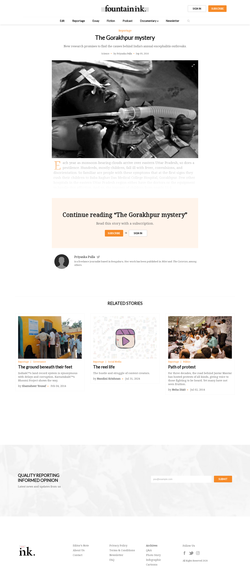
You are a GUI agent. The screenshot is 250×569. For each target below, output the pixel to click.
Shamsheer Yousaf (34, 386)
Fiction (111, 20)
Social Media (114, 362)
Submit (223, 479)
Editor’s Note (81, 545)
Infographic (153, 559)
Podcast (128, 20)
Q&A (149, 550)
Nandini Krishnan (109, 378)
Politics (186, 362)
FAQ (111, 559)
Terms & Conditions (122, 550)
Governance (39, 362)
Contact (77, 555)
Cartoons (151, 564)
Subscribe (114, 233)
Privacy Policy (118, 545)
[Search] (188, 20)
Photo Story (153, 555)
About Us (79, 550)
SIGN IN (197, 8)
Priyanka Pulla (84, 257)
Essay (96, 20)
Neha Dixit (179, 389)
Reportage (78, 20)
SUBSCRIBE (217, 8)
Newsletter (172, 20)
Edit (62, 20)
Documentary (148, 20)
